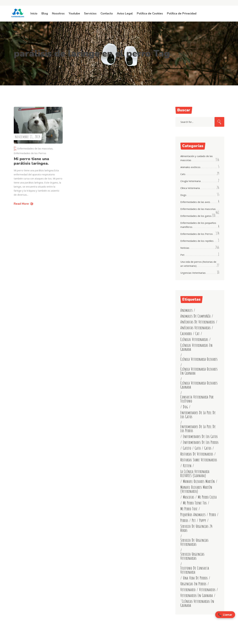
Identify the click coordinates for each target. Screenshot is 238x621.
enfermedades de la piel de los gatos (198, 415)
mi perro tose (189, 509)
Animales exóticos (190, 167)
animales (186, 310)
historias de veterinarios (196, 454)
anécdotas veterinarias (195, 328)
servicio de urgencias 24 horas (196, 528)
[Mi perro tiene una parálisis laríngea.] (38, 125)
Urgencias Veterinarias (193, 272)
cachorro (186, 334)
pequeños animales (193, 515)
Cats (182, 174)
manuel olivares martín (199, 481)
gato (198, 448)
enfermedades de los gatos (200, 436)
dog (185, 407)
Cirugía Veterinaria (190, 181)
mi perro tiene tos (195, 503)
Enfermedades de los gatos (195, 215)
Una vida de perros (195, 578)
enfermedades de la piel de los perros (198, 429)
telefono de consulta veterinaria (194, 570)
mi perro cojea (207, 497)
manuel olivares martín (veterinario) (196, 489)
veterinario (188, 590)
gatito (187, 448)
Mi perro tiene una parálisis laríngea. (31, 161)
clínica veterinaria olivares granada (199, 385)
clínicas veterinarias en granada (196, 347)
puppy (202, 520)
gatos (207, 448)
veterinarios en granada (196, 595)
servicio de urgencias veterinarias (194, 542)
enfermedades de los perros (201, 442)
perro (212, 515)
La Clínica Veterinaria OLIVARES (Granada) (195, 473)
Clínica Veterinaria (190, 188)
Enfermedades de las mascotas (35, 148)
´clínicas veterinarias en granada (197, 603)
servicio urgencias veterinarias (192, 556)
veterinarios (207, 590)
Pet (182, 254)
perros (184, 520)
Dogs (183, 195)
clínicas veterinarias (194, 339)
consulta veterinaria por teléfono (197, 399)
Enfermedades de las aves (195, 202)
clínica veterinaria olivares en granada (199, 371)
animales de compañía (195, 316)
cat (197, 334)
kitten (187, 466)
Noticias (184, 247)
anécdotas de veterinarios (197, 322)
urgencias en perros (193, 584)
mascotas (188, 497)
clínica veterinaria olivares (199, 359)
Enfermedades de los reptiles (197, 240)
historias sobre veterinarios (198, 460)
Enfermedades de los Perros (30, 153)
